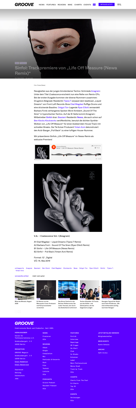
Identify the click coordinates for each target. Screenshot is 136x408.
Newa (75, 268)
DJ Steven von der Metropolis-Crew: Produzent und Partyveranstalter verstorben (46, 304)
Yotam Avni (79, 127)
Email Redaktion (21, 362)
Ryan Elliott (83, 107)
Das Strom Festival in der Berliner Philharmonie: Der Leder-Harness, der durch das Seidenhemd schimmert (67, 304)
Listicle (83, 298)
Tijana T (67, 100)
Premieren (23, 63)
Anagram (95, 91)
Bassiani (62, 117)
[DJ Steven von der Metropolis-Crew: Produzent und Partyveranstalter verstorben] (46, 290)
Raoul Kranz (20, 78)
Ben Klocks (39, 120)
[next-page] (19, 311)
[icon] (119, 5)
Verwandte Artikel (21, 276)
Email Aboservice (22, 365)
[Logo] (24, 4)
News (16, 63)
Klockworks (50, 120)
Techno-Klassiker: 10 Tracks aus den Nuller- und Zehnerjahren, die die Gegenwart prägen (89, 304)
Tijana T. (110, 268)
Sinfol (102, 268)
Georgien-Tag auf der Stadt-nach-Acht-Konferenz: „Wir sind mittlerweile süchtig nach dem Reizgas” (111, 304)
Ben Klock (46, 268)
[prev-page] (16, 311)
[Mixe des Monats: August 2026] (24, 290)
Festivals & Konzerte (64, 298)
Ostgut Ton (63, 107)
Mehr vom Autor (38, 276)
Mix (16, 298)
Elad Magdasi (76, 104)
